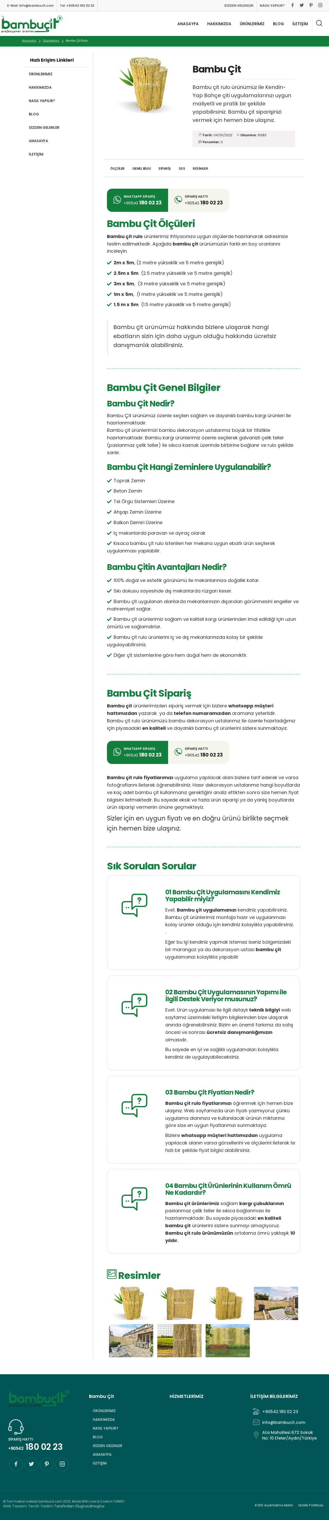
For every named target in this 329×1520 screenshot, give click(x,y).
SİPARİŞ (164, 168)
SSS (182, 168)
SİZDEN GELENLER (238, 5)
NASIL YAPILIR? (272, 5)
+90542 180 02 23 (77, 5)
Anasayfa (29, 41)
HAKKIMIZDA (219, 23)
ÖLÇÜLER (117, 168)
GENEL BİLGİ (141, 168)
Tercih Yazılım (40, 1506)
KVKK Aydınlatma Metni (274, 1505)
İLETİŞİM (300, 23)
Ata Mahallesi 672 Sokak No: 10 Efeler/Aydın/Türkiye (289, 1435)
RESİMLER (200, 168)
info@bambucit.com (30, 5)
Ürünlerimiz (51, 41)
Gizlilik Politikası (310, 1505)
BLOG (278, 23)
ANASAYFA (188, 23)
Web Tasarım (15, 1506)
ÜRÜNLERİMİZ (252, 23)
